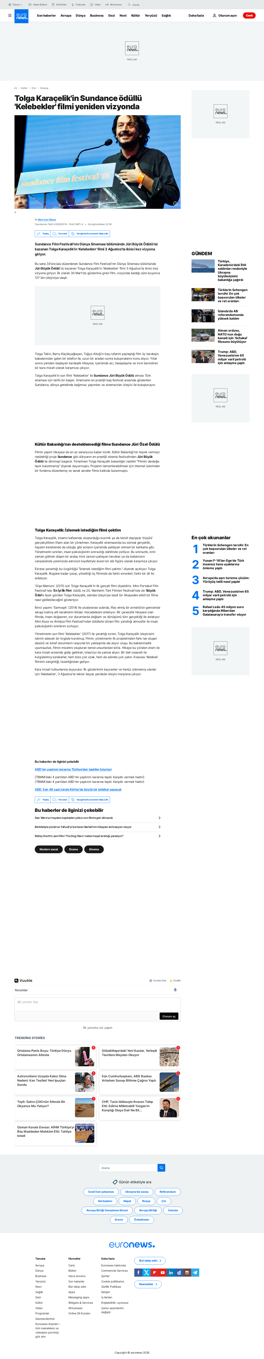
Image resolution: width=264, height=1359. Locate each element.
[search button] (129, 5)
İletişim (105, 1292)
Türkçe (16, 4)
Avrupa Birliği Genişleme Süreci (107, 1210)
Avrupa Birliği (148, 1210)
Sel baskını (105, 1201)
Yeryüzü (151, 15)
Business (97, 15)
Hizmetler (74, 1258)
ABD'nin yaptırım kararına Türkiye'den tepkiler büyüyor (73, 769)
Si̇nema (44, 88)
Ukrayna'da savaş (136, 1191)
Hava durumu (76, 1276)
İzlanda (173, 1210)
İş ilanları (106, 1297)
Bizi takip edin (77, 1286)
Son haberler (46, 15)
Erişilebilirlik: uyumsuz (115, 1302)
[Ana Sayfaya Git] (21, 16)
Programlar (42, 1313)
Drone (119, 1219)
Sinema (94, 849)
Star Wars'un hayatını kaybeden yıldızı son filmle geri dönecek (74, 817)
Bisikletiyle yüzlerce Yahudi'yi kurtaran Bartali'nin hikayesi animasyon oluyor (83, 826)
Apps (71, 1292)
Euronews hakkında (113, 1265)
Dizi (34, 88)
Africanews (75, 1308)
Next (123, 15)
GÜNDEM (202, 253)
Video (39, 1308)
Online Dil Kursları (79, 1313)
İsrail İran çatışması (101, 1191)
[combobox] (148, 5)
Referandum (168, 1191)
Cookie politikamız (112, 1281)
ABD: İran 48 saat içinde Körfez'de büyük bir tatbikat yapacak (78, 789)
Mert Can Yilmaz (47, 219)
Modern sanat (49, 849)
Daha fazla (107, 1258)
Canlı (249, 15)
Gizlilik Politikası (111, 1286)
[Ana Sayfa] (15, 88)
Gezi (111, 15)
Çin (164, 1201)
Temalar (40, 1258)
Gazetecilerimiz (45, 1318)
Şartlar (105, 1276)
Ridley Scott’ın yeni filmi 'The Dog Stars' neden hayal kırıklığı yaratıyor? (79, 836)
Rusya (146, 1201)
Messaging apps (78, 1297)
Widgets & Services (80, 1302)
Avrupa (65, 15)
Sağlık (166, 15)
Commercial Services (114, 1270)
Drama (73, 849)
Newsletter (146, 1284)
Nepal (127, 1201)
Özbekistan (141, 1219)
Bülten (72, 1270)
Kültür (135, 15)
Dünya (80, 15)
